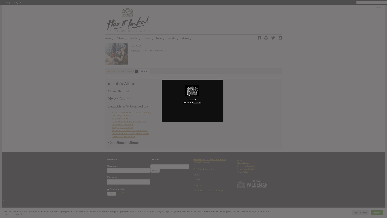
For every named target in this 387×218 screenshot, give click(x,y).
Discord (197, 102)
